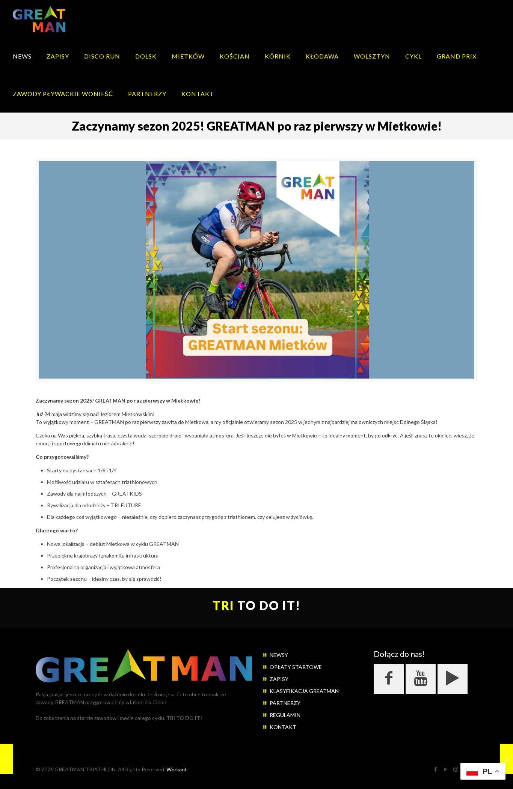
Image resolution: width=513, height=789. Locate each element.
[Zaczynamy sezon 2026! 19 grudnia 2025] (506, 759)
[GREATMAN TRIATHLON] (39, 19)
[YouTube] (446, 769)
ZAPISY (279, 679)
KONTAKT (283, 727)
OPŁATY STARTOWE (296, 667)
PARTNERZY (285, 703)
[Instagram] (456, 769)
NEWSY (279, 655)
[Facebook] (435, 769)
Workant (176, 769)
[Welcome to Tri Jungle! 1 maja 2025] (6, 759)
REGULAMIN (285, 715)
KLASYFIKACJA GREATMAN (304, 691)
